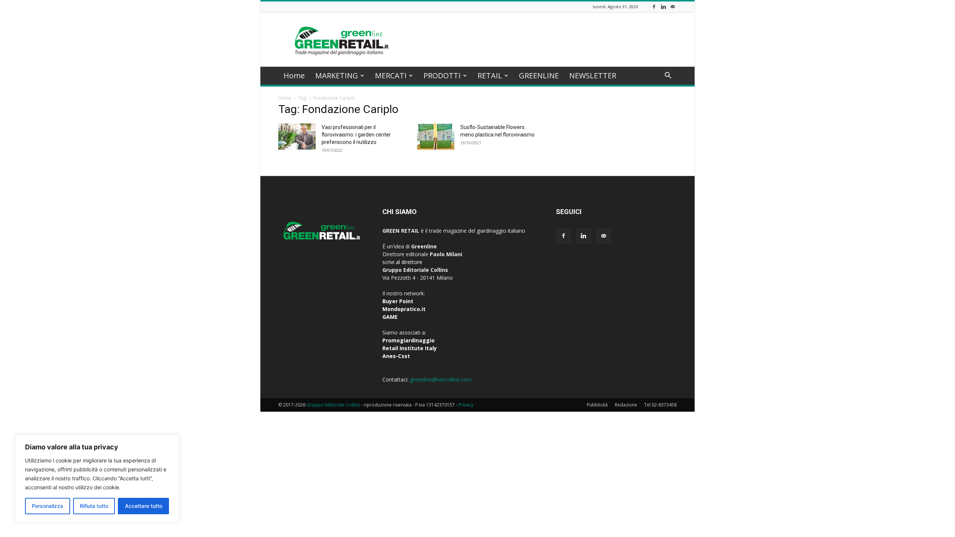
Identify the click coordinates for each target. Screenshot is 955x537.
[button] (668, 76)
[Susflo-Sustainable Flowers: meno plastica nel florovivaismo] (435, 136)
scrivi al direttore (402, 262)
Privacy (465, 405)
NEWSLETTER (592, 75)
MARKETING (336, 75)
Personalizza (47, 506)
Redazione (626, 405)
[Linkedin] (663, 6)
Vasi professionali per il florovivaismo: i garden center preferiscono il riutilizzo (356, 134)
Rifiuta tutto (94, 506)
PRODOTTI (442, 75)
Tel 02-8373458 (660, 405)
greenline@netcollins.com (441, 379)
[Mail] (672, 6)
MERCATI (391, 75)
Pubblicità (597, 405)
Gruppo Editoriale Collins (333, 405)
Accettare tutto (143, 506)
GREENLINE (539, 75)
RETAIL (490, 75)
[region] (97, 478)
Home (294, 75)
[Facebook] (654, 6)
